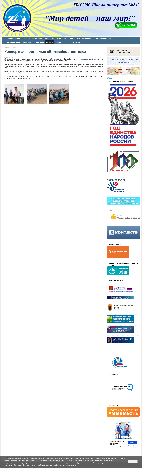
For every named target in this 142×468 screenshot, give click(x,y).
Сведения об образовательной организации (24, 38)
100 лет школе (74, 42)
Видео (58, 42)
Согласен (133, 462)
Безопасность (62, 38)
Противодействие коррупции (82, 38)
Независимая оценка (104, 38)
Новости (49, 42)
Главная (6, 47)
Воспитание (49, 38)
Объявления (39, 42)
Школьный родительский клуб (19, 42)
